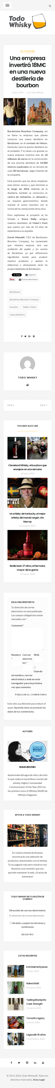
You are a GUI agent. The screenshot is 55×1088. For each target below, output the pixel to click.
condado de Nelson (36, 143)
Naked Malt (32, 983)
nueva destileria (17, 314)
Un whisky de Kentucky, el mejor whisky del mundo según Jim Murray (27, 517)
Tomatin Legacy (35, 1018)
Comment (17, 625)
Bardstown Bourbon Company (24, 299)
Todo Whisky (37, 92)
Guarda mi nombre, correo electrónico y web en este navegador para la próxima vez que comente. (26, 679)
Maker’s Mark (40, 222)
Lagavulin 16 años (36, 1034)
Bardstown (13, 143)
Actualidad (27, 51)
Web (36, 654)
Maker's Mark (29, 307)
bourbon (14, 307)
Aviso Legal (39, 1079)
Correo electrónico (27, 658)
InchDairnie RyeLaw (37, 967)
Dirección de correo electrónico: (27, 910)
